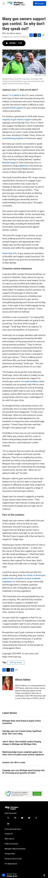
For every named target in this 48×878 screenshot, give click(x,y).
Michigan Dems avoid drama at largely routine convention (21, 722)
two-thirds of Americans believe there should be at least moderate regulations (24, 578)
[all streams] (45, 875)
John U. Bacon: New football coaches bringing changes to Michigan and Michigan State (21, 742)
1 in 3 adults (14, 95)
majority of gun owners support (16, 119)
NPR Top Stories (16, 662)
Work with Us (9, 839)
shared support (16, 108)
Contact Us (9, 834)
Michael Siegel (9, 162)
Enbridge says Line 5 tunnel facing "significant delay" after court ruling (21, 732)
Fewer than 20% (9, 253)
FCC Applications (11, 864)
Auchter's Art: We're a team (13, 762)
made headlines (31, 381)
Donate (40, 3)
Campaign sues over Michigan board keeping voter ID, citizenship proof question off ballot (23, 771)
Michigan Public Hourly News (15, 849)
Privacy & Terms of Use (13, 859)
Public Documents (11, 844)
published (22, 166)
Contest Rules (10, 854)
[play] (3, 875)
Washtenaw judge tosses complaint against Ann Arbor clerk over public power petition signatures (23, 753)
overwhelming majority (13, 138)
